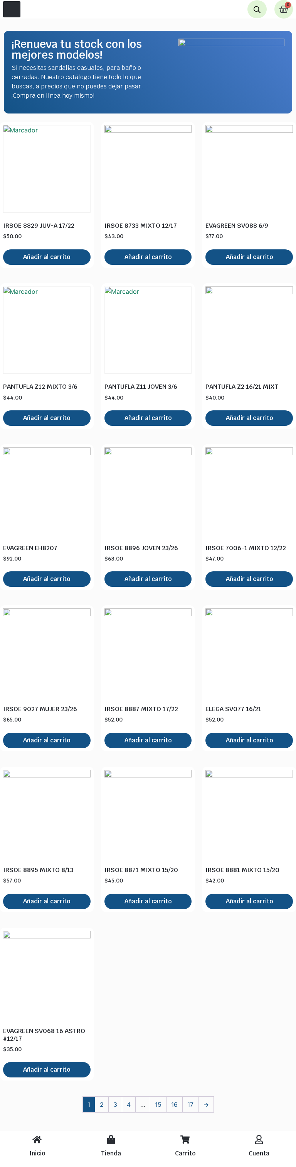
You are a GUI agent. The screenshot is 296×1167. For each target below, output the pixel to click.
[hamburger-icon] (11, 9)
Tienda (111, 1153)
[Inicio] (37, 1139)
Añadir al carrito (46, 257)
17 (190, 1104)
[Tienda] (111, 1139)
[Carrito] (185, 1139)
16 (174, 1104)
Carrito (185, 1153)
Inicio (37, 1153)
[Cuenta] (259, 1139)
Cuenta (259, 1153)
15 (158, 1104)
